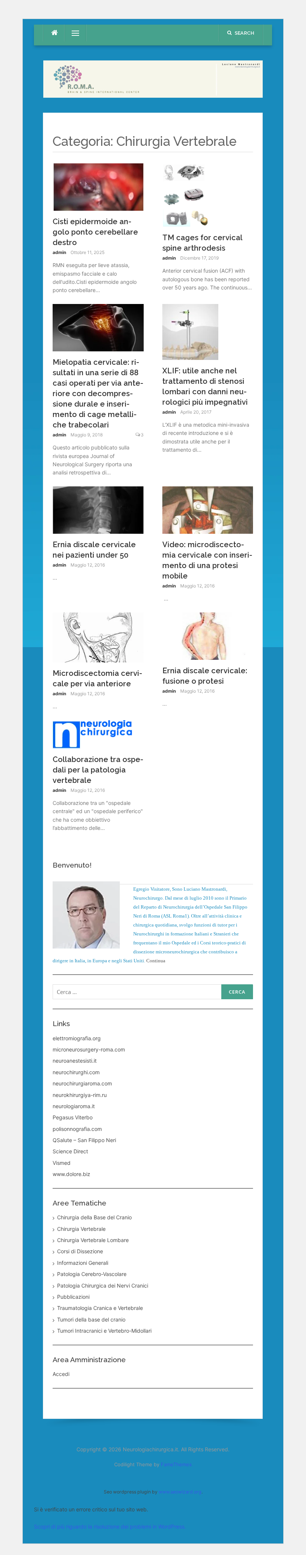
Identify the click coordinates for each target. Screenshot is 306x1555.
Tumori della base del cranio (91, 1319)
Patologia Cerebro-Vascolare (92, 1274)
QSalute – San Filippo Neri (84, 1140)
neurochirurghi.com (76, 1072)
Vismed (62, 1163)
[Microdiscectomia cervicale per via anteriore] (98, 636)
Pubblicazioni (73, 1297)
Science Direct (70, 1151)
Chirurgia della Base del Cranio (94, 1217)
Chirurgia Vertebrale (81, 1229)
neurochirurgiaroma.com (82, 1083)
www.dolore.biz (71, 1174)
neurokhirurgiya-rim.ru (80, 1095)
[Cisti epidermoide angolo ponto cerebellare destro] (98, 186)
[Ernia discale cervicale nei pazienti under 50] (98, 509)
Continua (155, 960)
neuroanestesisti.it (75, 1060)
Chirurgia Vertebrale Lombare (93, 1240)
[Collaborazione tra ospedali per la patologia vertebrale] (98, 733)
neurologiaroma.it (74, 1106)
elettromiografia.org (77, 1038)
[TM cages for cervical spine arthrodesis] (185, 194)
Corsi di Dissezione (80, 1251)
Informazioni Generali (82, 1263)
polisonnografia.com (77, 1129)
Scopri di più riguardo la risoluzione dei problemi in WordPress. (110, 1526)
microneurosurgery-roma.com (89, 1049)
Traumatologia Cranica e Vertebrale (100, 1308)
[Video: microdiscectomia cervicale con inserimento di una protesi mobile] (207, 509)
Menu (72, 33)
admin (59, 252)
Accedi (61, 1374)
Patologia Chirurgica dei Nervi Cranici (102, 1285)
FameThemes (176, 1464)
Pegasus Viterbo (73, 1117)
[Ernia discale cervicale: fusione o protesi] (207, 635)
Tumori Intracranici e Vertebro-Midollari (104, 1330)
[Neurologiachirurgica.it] (153, 78)
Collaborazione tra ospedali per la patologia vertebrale (98, 770)
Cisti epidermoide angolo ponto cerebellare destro (95, 232)
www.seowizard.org (180, 1492)
